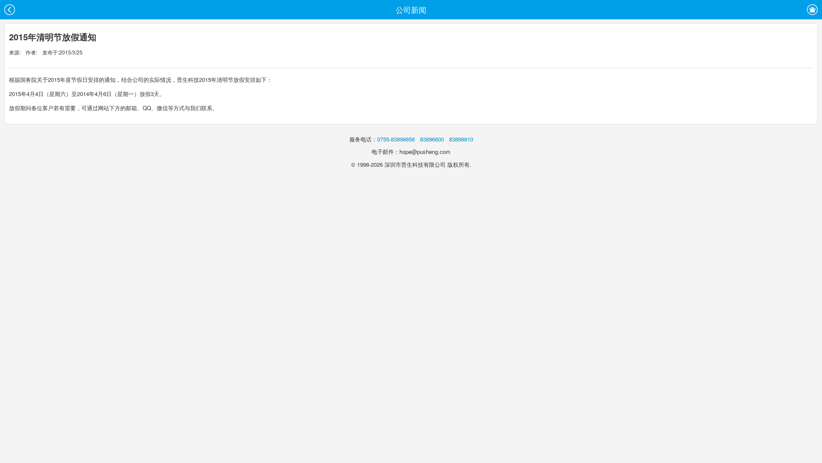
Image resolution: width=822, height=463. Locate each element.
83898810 (461, 139)
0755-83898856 (396, 139)
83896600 (432, 139)
